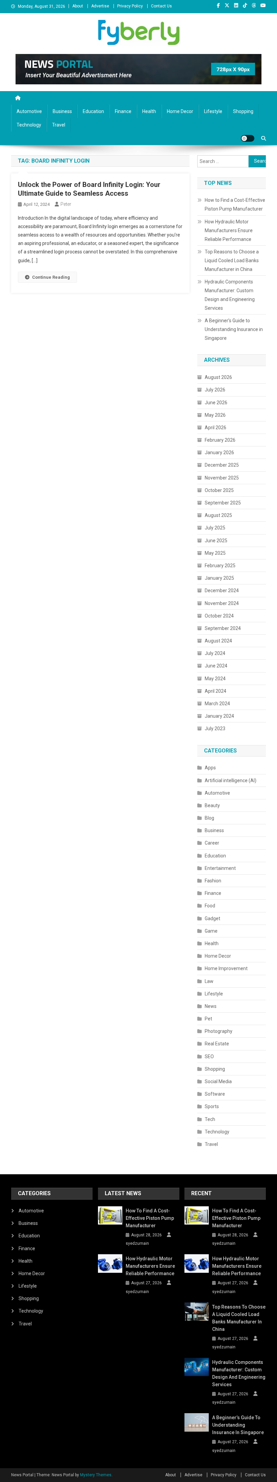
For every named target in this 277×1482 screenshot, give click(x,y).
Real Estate (217, 1043)
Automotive (29, 111)
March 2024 (217, 703)
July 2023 (215, 728)
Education (93, 111)
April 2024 (215, 691)
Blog (209, 818)
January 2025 (219, 578)
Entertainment (220, 868)
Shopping (243, 111)
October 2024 (219, 616)
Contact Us (161, 6)
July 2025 (215, 527)
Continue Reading (51, 277)
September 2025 (223, 502)
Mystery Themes (95, 1475)
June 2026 (216, 402)
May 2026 (215, 415)
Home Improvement (226, 968)
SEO (209, 1056)
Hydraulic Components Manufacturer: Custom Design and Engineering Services (230, 295)
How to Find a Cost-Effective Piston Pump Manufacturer (235, 204)
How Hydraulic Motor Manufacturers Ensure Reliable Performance (229, 230)
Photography (218, 1031)
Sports (212, 1106)
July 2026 (215, 389)
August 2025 (218, 515)
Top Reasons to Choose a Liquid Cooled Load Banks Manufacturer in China (232, 260)
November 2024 (222, 603)
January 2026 (219, 452)
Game (211, 931)
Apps (210, 767)
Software (215, 1094)
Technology (29, 125)
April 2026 (215, 427)
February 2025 (220, 565)
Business (62, 111)
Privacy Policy (130, 6)
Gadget (212, 918)
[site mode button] (247, 138)
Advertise (100, 6)
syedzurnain (137, 1243)
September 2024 (223, 628)
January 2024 (219, 716)
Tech (210, 1119)
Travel (58, 125)
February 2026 (220, 440)
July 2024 (215, 653)
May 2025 (215, 553)
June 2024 (216, 665)
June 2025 (216, 540)
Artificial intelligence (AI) (230, 780)
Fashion (213, 880)
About (77, 6)
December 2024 (222, 590)
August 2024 (218, 640)
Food (210, 905)
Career (212, 843)
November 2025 (222, 478)
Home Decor (180, 111)
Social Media (218, 1081)
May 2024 (215, 678)
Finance (123, 111)
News (211, 1006)
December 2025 (222, 465)
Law (209, 981)
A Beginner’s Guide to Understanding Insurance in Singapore (234, 329)
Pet (208, 1018)
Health (149, 111)
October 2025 (219, 490)
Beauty (212, 805)
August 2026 (218, 377)
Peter (65, 204)
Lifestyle (213, 111)
